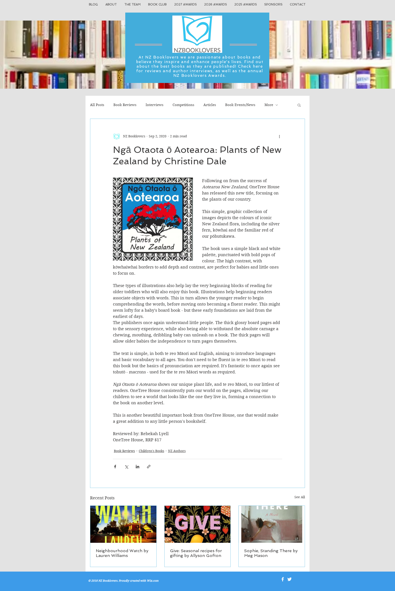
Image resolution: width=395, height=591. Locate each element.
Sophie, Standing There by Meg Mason (271, 553)
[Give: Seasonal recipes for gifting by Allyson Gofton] (198, 524)
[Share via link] (149, 466)
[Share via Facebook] (115, 466)
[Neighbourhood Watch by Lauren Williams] (123, 524)
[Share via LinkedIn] (137, 466)
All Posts (97, 105)
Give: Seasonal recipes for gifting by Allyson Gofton (196, 553)
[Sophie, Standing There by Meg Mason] (272, 524)
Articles (209, 105)
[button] (299, 105)
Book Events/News (240, 105)
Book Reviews (124, 105)
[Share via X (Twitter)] (126, 466)
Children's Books (151, 451)
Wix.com (152, 580)
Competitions (183, 105)
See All (299, 497)
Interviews (154, 105)
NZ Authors (177, 451)
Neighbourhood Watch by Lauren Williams (122, 553)
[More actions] (279, 136)
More (268, 105)
